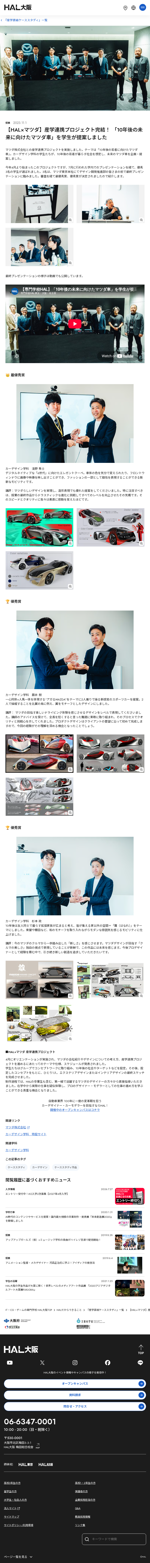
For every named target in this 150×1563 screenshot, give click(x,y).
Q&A (77, 1508)
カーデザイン (39, 1167)
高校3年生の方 (12, 1483)
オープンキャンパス (75, 1384)
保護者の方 (81, 1491)
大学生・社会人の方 (15, 1500)
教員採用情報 (82, 1517)
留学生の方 (10, 1491)
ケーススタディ (16, 1167)
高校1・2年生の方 (85, 1483)
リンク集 (80, 1525)
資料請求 (75, 1395)
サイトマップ (11, 1517)
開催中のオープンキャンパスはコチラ (75, 1110)
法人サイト (10, 1508)
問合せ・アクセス (75, 1406)
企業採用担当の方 (85, 1500)
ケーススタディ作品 (65, 1167)
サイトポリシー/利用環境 (18, 1525)
